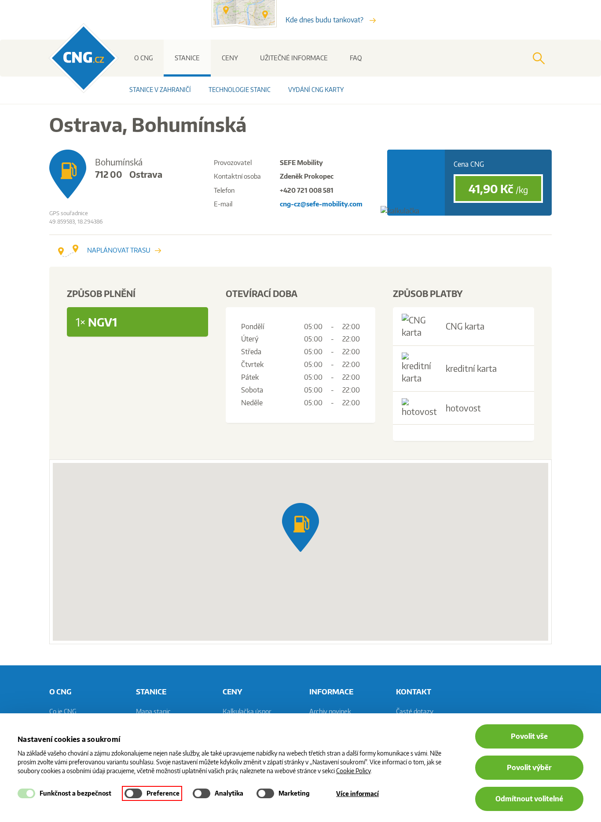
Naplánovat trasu (118, 250)
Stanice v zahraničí (160, 89)
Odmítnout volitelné (529, 798)
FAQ (356, 58)
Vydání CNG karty (316, 89)
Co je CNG (62, 711)
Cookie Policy (353, 770)
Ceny (230, 58)
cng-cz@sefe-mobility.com (321, 204)
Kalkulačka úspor (247, 711)
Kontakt (413, 691)
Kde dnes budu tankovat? (325, 19)
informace (331, 691)
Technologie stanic (240, 89)
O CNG (143, 58)
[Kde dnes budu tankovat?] (249, 25)
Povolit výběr (529, 767)
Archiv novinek (330, 711)
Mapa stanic (153, 711)
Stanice (187, 58)
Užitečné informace (294, 58)
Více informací (357, 793)
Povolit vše (529, 736)
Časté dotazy (414, 711)
